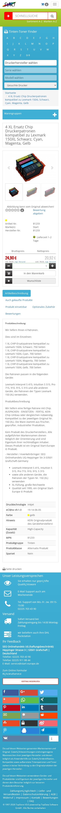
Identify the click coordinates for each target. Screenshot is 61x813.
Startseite (10, 92)
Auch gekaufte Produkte (19, 300)
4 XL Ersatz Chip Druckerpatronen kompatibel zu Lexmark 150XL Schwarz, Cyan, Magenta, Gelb (27, 100)
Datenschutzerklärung (35, 794)
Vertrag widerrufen (30, 681)
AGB (53, 794)
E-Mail (21, 591)
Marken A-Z (50, 21)
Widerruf (8, 797)
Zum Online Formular (15, 670)
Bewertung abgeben (39, 211)
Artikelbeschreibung (16, 293)
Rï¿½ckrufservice (12, 673)
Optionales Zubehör (43, 306)
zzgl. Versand (20, 261)
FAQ (31, 801)
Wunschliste (34, 280)
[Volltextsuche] (52, 16)
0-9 (28, 55)
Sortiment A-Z (34, 21)
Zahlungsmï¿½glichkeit (23, 790)
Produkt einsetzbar (16, 306)
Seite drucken (13, 569)
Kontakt (36, 797)
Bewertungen (13, 313)
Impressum (22, 797)
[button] (9, 167)
